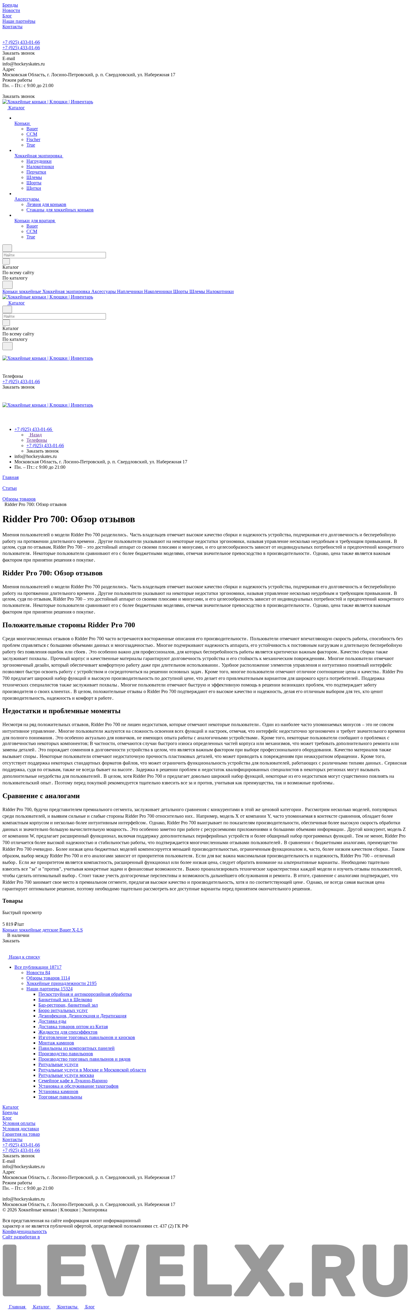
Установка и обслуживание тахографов (78, 1086)
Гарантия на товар (21, 1134)
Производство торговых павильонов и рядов (84, 1059)
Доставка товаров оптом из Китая (73, 1026)
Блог (7, 1117)
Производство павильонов (65, 1053)
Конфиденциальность (24, 1231)
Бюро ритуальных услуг (63, 1010)
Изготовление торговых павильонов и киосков (86, 1037)
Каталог (10, 1107)
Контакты (12, 1139)
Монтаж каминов (56, 1042)
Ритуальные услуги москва (66, 1075)
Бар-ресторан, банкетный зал (68, 1004)
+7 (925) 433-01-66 (21, 42)
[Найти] (7, 285)
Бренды (10, 1112)
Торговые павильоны (60, 1096)
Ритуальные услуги (58, 1064)
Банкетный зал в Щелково (65, 999)
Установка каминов (58, 1091)
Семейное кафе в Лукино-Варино (72, 1080)
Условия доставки (20, 1128)
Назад (35, 434)
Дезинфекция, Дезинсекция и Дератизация (82, 1015)
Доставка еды (52, 1021)
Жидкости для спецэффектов (68, 1032)
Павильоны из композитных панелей (76, 1048)
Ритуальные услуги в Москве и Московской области (92, 1069)
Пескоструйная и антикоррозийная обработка (85, 994)
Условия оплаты (18, 1123)
